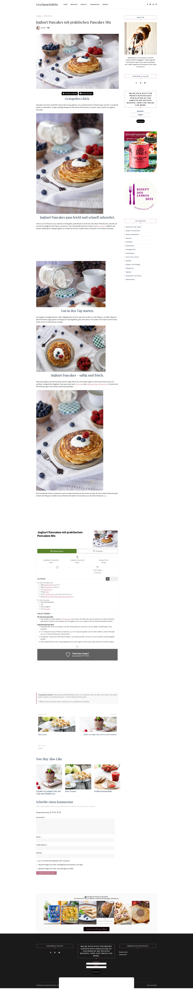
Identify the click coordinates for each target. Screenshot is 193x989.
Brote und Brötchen (132, 234)
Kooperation (94, 4)
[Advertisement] (77, 246)
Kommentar (41, 817)
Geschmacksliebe (47, 4)
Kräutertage (130, 253)
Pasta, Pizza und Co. (132, 257)
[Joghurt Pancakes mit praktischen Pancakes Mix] (77, 61)
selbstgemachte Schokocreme (97, 384)
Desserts (129, 238)
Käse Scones (42, 735)
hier (105, 496)
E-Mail (140, 115)
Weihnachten (130, 279)
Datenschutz (123, 952)
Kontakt (105, 4)
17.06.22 (38, 16)
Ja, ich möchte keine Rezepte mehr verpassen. (54, 861)
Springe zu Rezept (70, 93)
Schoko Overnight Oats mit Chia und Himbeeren (100, 735)
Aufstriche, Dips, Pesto (133, 227)
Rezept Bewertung (42, 812)
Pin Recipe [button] (99, 551)
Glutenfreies (130, 246)
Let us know (76, 656)
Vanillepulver (50, 594)
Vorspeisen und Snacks (133, 276)
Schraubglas (102, 226)
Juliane (43, 28)
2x (111, 579)
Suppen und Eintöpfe (133, 264)
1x (107, 579)
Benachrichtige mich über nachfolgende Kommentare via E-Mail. (61, 865)
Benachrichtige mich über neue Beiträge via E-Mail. (56, 869)
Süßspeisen (130, 268)
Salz (47, 592)
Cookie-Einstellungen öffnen (96, 929)
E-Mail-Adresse (42, 845)
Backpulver (48, 590)
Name (39, 837)
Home (65, 4)
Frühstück (48, 16)
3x (116, 579)
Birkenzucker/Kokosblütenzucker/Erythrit (58, 597)
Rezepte (83, 4)
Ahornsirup (79, 384)
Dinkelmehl (49, 585)
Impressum (123, 954)
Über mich (74, 4)
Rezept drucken (86, 93)
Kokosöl (47, 609)
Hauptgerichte (130, 249)
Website (39, 853)
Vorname (140, 111)
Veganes (128, 272)
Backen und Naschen (133, 231)
